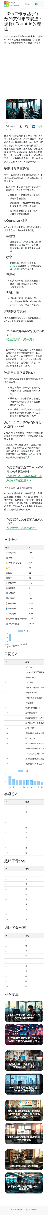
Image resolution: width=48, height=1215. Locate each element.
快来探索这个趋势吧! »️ (20, 339)
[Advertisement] (24, 72)
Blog (27, 4)
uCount (22, 241)
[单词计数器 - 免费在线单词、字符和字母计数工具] (6, 3)
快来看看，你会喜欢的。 (21, 528)
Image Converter (14, 4)
